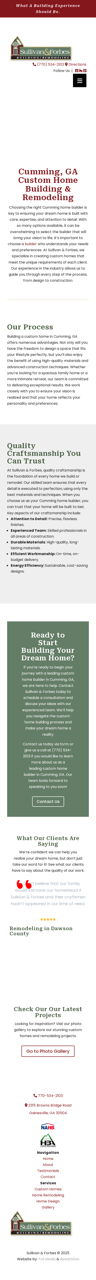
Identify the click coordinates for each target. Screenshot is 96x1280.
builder (31, 243)
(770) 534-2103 (50, 64)
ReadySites (69, 1259)
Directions (77, 64)
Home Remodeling (48, 1195)
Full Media (47, 1259)
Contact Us (48, 801)
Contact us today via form (46, 744)
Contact (48, 1176)
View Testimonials (48, 965)
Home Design (48, 1201)
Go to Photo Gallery (48, 1051)
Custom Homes (48, 1189)
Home (48, 1158)
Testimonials (48, 1170)
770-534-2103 (50, 1095)
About (48, 1164)
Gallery (48, 1207)
